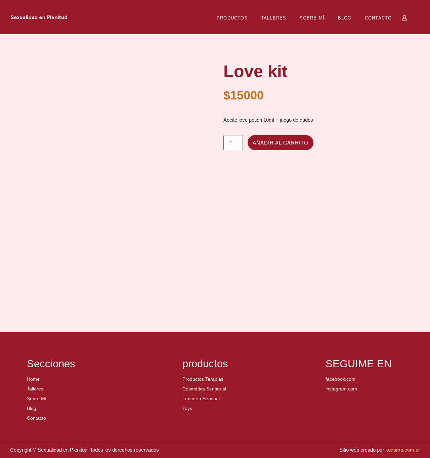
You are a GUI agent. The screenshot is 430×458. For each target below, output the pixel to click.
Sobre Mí (312, 17)
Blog (344, 17)
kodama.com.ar (402, 450)
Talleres (273, 17)
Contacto (378, 17)
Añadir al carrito (280, 143)
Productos (232, 17)
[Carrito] (417, 17)
